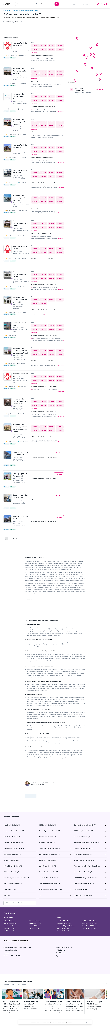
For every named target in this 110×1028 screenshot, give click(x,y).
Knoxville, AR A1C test (89, 926)
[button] (85, 64)
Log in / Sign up (100, 4)
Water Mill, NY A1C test (64, 931)
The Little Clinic (61, 953)
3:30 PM (59, 75)
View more (34, 52)
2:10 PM (59, 45)
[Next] (105, 984)
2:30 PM (43, 49)
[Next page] (16, 538)
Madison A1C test (9, 928)
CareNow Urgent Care (10, 950)
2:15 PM (51, 71)
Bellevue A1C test (34, 921)
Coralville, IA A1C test (64, 923)
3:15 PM (51, 75)
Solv (4, 10)
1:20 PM (35, 173)
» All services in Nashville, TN (13, 903)
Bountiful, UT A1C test (64, 921)
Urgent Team (60, 956)
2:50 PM (59, 49)
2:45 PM (35, 75)
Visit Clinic (59, 453)
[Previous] (102, 984)
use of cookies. (76, 1022)
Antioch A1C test (8, 921)
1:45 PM (35, 71)
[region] (88, 59)
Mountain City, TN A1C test (65, 926)
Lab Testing (9, 10)
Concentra (7, 953)
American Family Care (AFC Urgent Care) (17, 947)
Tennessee (21, 10)
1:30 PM (35, 96)
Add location (99, 89)
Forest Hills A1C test (35, 923)
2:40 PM (51, 49)
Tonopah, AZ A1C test (89, 928)
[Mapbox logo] (71, 82)
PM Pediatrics (60, 950)
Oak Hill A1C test (34, 928)
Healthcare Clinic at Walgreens (13, 956)
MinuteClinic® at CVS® (64, 947)
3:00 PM (43, 75)
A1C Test (15, 10)
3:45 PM (59, 202)
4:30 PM (59, 329)
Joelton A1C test (34, 926)
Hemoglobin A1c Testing (31, 10)
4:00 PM (59, 126)
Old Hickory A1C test (10, 931)
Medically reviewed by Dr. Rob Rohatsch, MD (43, 783)
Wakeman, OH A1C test (89, 923)
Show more (61, 111)
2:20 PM (35, 49)
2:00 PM (51, 45)
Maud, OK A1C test (63, 928)
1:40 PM (35, 45)
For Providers (86, 4)
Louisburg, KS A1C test (89, 921)
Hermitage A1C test (9, 926)
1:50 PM (43, 45)
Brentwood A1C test (10, 923)
